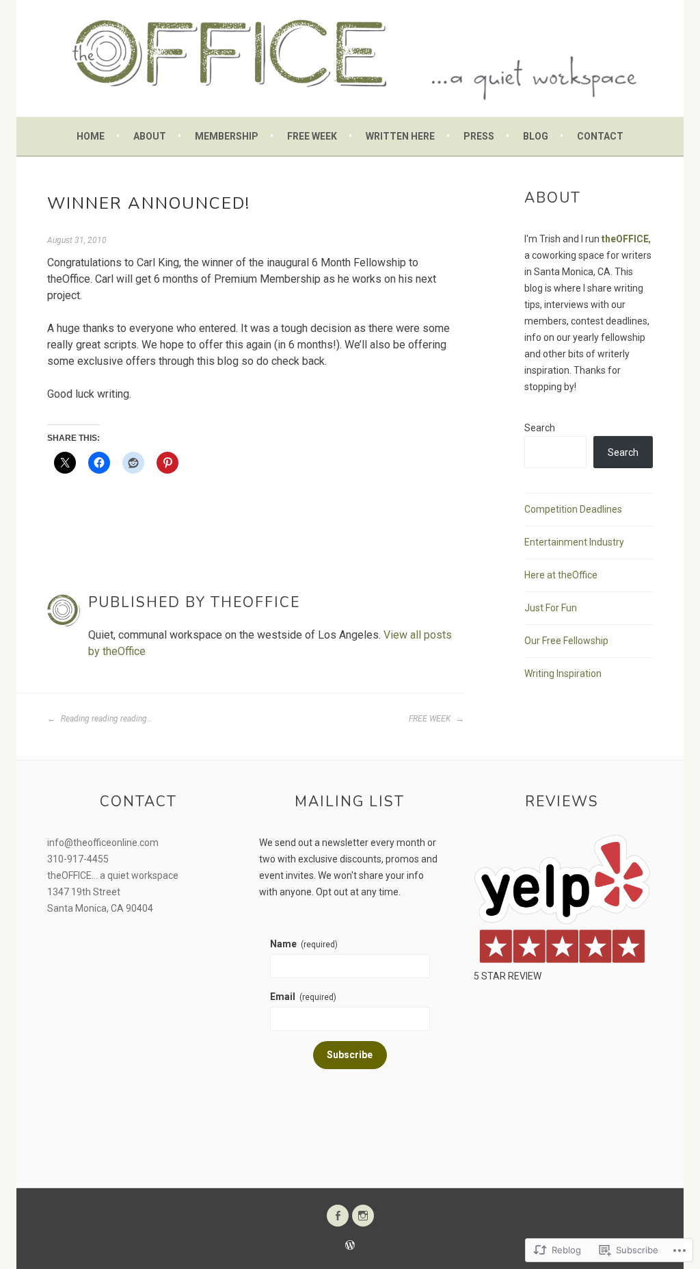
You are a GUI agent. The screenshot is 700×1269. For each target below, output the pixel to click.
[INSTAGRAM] (363, 1216)
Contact (600, 136)
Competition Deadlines (573, 509)
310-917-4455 (78, 859)
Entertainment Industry (574, 542)
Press (478, 136)
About (149, 136)
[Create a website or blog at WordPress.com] (350, 1246)
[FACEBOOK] (338, 1216)
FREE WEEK (431, 718)
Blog (535, 136)
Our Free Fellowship (566, 640)
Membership (226, 136)
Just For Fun (550, 607)
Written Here (400, 136)
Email (303, 996)
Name (304, 943)
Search (539, 427)
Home (91, 136)
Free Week (312, 136)
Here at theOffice (560, 574)
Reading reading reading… (105, 718)
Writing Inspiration (563, 673)
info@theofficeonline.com (103, 842)
